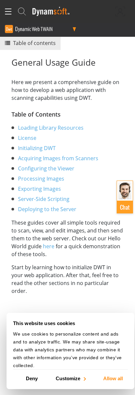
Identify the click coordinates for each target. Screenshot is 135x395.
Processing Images (41, 178)
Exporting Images (39, 188)
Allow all (113, 378)
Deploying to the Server (47, 209)
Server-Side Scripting (43, 199)
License (27, 138)
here (48, 246)
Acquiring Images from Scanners (58, 158)
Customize (68, 378)
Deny (32, 378)
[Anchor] (64, 114)
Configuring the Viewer (46, 168)
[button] (125, 197)
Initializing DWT (37, 148)
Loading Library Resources (51, 127)
